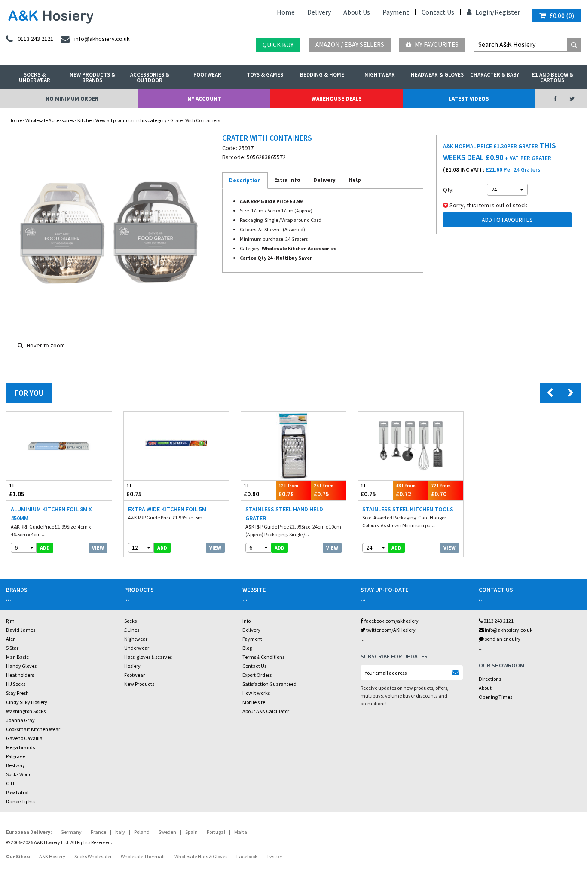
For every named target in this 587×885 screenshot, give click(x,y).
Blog (247, 648)
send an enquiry (502, 639)
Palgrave (15, 756)
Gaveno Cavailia (24, 738)
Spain (191, 832)
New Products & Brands (92, 77)
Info (246, 621)
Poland (142, 832)
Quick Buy (278, 45)
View (98, 547)
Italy (120, 832)
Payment (395, 12)
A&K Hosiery (52, 856)
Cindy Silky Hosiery (26, 702)
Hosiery (132, 666)
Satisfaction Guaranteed (269, 684)
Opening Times (495, 697)
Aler (10, 639)
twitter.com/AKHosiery (390, 630)
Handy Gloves (21, 666)
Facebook (246, 856)
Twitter (274, 856)
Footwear (207, 74)
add (45, 547)
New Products (139, 684)
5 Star (12, 648)
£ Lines (131, 630)
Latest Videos (469, 98)
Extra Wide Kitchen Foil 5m (167, 509)
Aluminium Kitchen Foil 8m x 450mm (51, 513)
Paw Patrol (17, 792)
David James (20, 630)
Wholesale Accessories (49, 120)
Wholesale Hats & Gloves (200, 856)
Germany (71, 832)
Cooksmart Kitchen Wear (33, 729)
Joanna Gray (20, 720)
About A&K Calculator (265, 711)
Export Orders (257, 675)
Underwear (136, 648)
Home (286, 12)
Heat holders (20, 675)
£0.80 (251, 490)
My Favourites (436, 44)
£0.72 (406, 490)
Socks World (19, 774)
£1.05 (16, 490)
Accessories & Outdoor (149, 77)
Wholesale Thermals (143, 856)
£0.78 (288, 490)
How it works (256, 693)
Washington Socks (26, 711)
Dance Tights (20, 801)
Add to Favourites (507, 220)
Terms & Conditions (263, 657)
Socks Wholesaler (93, 856)
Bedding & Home (322, 74)
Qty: (448, 190)
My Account (204, 98)
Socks (130, 621)
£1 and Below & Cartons (552, 77)
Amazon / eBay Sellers (349, 44)
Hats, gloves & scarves (148, 657)
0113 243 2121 (498, 621)
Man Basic (17, 657)
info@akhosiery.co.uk (508, 630)
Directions (490, 679)
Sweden (167, 832)
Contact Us (438, 12)
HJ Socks (15, 684)
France (98, 832)
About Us (356, 12)
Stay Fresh (17, 693)
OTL (10, 783)
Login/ (484, 12)
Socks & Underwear (34, 77)
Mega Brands (20, 747)
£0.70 (441, 490)
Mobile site (253, 702)
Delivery (319, 12)
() (562, 15)
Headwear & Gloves (437, 74)
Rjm (10, 621)
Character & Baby (494, 74)
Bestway (15, 765)
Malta (240, 832)
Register (507, 12)
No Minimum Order (72, 98)
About (485, 688)
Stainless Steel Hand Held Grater (284, 513)
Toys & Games (265, 74)
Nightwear (379, 74)
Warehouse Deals (337, 98)
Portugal (216, 832)
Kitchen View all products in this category (122, 120)
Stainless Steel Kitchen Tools (407, 509)
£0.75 (134, 490)
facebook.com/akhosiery (391, 621)
